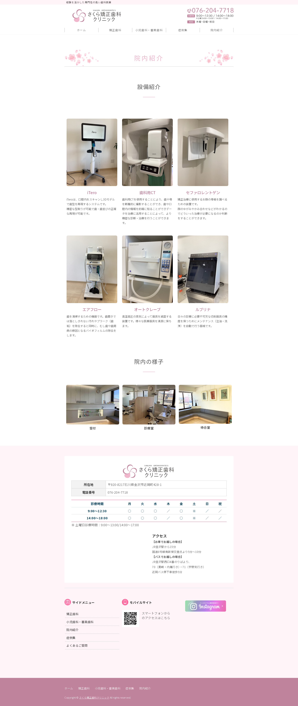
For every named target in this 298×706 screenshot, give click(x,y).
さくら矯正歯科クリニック (94, 697)
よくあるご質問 (77, 645)
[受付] (92, 422)
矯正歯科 (115, 30)
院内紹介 (217, 30)
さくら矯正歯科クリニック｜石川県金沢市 (105, 15)
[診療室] (148, 422)
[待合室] (205, 421)
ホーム (81, 30)
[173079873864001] (205, 610)
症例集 (182, 30)
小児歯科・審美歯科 (149, 30)
